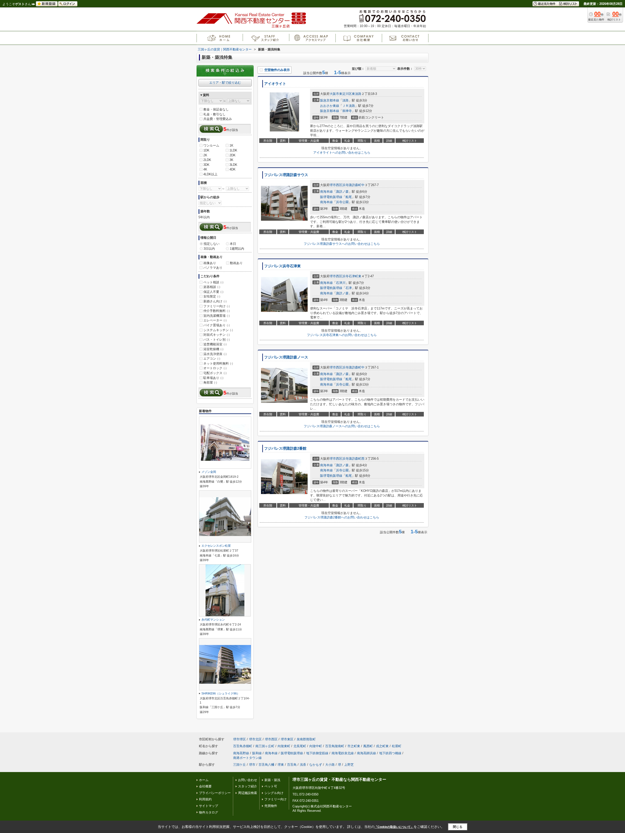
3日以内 (209, 248)
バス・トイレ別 (216, 339)
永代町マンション (213, 619)
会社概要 (205, 786)
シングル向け (273, 793)
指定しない (211, 244)
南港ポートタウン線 (247, 758)
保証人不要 (213, 292)
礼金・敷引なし (214, 114)
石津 (348, 288)
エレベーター (215, 320)
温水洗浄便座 (215, 354)
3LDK (233, 165)
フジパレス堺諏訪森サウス (286, 175)
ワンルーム (211, 145)
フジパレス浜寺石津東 (282, 266)
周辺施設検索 (247, 793)
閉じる (457, 827)
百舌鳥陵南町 (334, 746)
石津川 (340, 283)
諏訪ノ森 (342, 191)
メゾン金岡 (208, 472)
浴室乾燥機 (213, 349)
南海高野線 (241, 753)
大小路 (330, 764)
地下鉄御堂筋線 (317, 753)
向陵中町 (315, 746)
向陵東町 (284, 746)
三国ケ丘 (239, 764)
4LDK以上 (210, 174)
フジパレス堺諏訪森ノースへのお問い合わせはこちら (342, 426)
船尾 (348, 197)
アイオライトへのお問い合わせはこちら (341, 152)
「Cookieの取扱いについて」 (394, 827)
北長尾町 (299, 746)
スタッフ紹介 (247, 786)
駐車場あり (213, 378)
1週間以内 (237, 248)
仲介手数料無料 (216, 311)
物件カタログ (208, 812)
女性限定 (211, 296)
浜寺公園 (342, 202)
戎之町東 (382, 746)
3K (231, 160)
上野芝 (349, 764)
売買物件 (270, 806)
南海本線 (326, 191)
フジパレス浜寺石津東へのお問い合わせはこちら (342, 335)
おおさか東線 (329, 106)
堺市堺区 (239, 739)
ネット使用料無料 (218, 363)
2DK (232, 155)
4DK (232, 169)
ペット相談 (213, 282)
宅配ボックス (215, 373)
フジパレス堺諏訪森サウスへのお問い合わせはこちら (342, 244)
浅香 (303, 764)
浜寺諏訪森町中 (353, 185)
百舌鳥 (292, 764)
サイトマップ (208, 806)
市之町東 (353, 746)
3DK (206, 165)
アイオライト (275, 84)
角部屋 (210, 382)
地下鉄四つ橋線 (390, 753)
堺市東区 (287, 739)
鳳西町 (368, 746)
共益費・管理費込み (217, 119)
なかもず (315, 764)
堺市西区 (336, 185)
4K (205, 169)
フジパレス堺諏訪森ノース (286, 357)
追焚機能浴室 (215, 344)
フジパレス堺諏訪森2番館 (285, 448)
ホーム (203, 780)
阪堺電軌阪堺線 (331, 197)
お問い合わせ (247, 780)
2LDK (207, 160)
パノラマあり (212, 267)
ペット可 (270, 786)
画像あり (209, 263)
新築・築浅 (272, 780)
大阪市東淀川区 (341, 94)
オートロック (215, 368)
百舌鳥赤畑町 (242, 746)
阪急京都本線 (329, 100)
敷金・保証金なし (216, 109)
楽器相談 (211, 287)
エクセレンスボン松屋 (216, 545)
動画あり (236, 263)
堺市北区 (255, 739)
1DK (206, 150)
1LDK (233, 150)
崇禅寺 (347, 111)
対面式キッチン (216, 335)
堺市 (252, 764)
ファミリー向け (216, 306)
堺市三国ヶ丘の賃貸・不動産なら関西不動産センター (339, 779)
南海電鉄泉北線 (343, 753)
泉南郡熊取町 (306, 739)
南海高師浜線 (366, 753)
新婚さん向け (215, 301)
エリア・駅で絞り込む (225, 82)
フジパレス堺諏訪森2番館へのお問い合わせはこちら (341, 517)
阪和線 (257, 753)
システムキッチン (218, 330)
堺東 (281, 764)
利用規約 (205, 799)
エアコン (211, 358)
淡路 (345, 100)
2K (205, 155)
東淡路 (356, 94)
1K (231, 145)
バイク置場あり (216, 325)
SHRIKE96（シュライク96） (220, 693)
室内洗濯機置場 (216, 315)
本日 (233, 244)
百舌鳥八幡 (266, 764)
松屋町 (396, 746)
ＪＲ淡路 (348, 106)
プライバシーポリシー (215, 793)
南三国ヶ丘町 (264, 746)
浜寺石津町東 (351, 276)
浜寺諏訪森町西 (353, 458)
